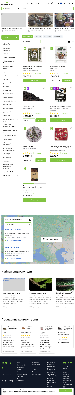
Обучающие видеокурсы (6, 43)
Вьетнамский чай (8, 108)
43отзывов (38, 153)
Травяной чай (7, 112)
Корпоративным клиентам (22, 375)
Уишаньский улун (27, 108)
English (65, 368)
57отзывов (38, 113)
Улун (4, 75)
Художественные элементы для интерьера (8, 166)
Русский (65, 367)
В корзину (34, 80)
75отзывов (64, 113)
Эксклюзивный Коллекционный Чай (9, 149)
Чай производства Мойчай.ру (8, 62)
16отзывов (38, 73)
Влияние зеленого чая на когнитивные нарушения (11, 294)
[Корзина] (72, 3)
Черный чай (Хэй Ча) (9, 101)
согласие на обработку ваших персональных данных (39, 389)
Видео (34, 372)
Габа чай (5, 79)
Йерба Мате (6, 115)
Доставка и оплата (20, 368)
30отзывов (64, 73)
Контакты (20, 372)
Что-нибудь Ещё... (8, 172)
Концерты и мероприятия (7, 49)
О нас (18, 362)
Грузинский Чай (8, 97)
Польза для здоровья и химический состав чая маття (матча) (40, 294)
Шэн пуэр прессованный (29, 148)
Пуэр (4, 72)
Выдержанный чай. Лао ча (10, 131)
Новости (6, 30)
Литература (6, 153)
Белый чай (6, 86)
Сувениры (6, 161)
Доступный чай (7, 139)
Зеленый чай (7, 90)
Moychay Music (7, 157)
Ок (65, 390)
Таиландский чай (8, 104)
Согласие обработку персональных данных (52, 381)
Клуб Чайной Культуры (10, 135)
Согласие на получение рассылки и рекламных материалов (51, 366)
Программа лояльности (20, 379)
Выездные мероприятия (36, 363)
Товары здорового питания (8, 120)
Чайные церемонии (9, 57)
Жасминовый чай (8, 94)
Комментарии (36, 374)
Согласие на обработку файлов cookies (52, 374)
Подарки (5, 54)
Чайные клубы (21, 365)
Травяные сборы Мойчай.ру (8, 67)
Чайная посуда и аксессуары (8, 143)
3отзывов (37, 193)
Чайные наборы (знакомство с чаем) (9, 125)
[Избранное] (69, 3)
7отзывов (64, 153)
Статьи (34, 369)
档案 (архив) (6, 175)
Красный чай (7, 83)
